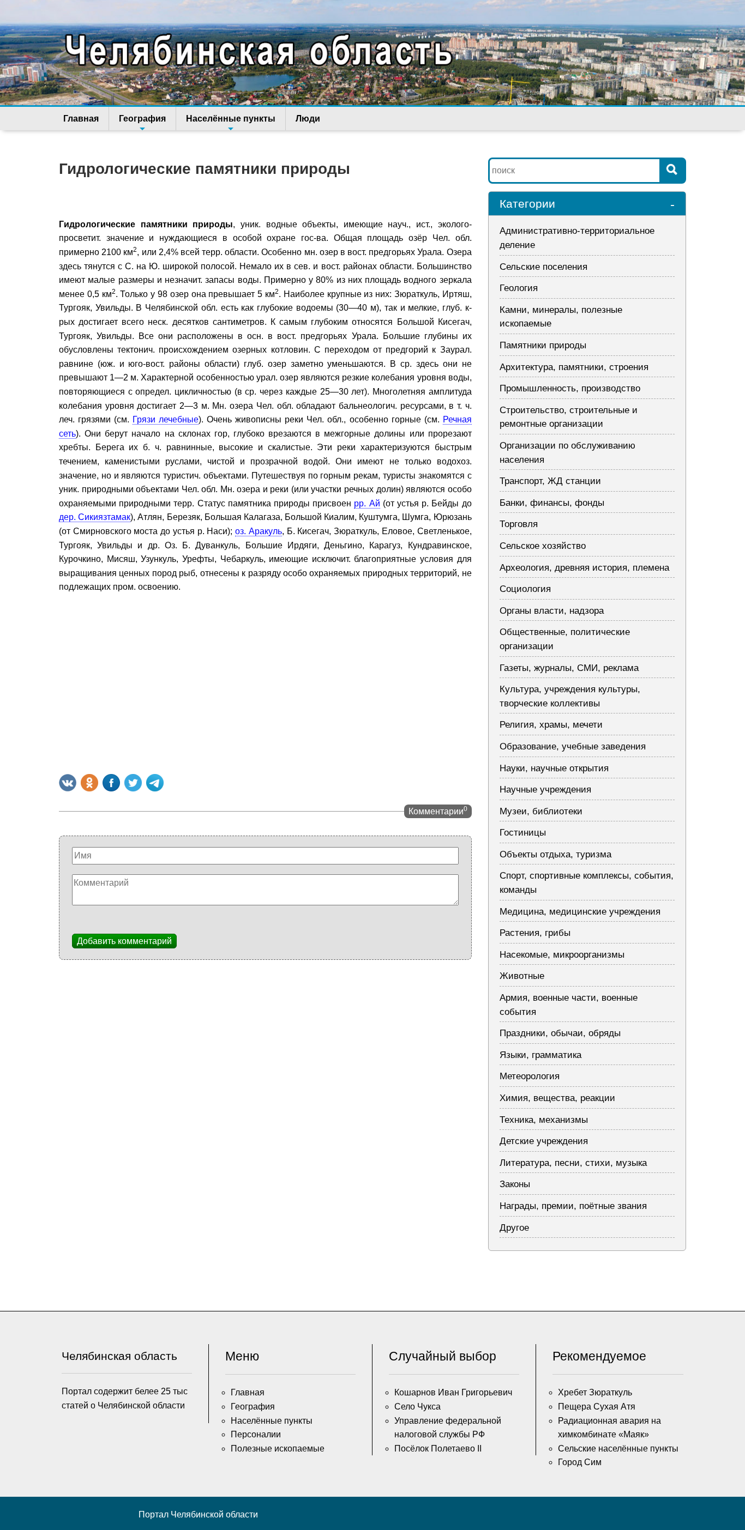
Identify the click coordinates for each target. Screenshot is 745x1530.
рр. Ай (367, 503)
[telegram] (155, 782)
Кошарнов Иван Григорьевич (453, 1392)
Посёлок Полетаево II (438, 1448)
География (142, 118)
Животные (522, 976)
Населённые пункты (230, 118)
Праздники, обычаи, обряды (560, 1033)
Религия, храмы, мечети (551, 724)
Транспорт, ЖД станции (550, 481)
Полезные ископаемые (278, 1448)
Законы (515, 1184)
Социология (525, 589)
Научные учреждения (545, 789)
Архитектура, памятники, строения (574, 367)
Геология (519, 288)
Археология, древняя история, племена (584, 568)
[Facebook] (111, 782)
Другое (514, 1228)
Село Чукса (417, 1406)
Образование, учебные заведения (573, 746)
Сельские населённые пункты (618, 1448)
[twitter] (133, 782)
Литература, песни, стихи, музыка (573, 1163)
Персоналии (256, 1434)
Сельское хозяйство (543, 546)
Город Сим (580, 1462)
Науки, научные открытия (554, 768)
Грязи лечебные (166, 419)
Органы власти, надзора (552, 611)
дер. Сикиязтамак (94, 517)
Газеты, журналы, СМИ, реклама (569, 668)
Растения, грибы (535, 933)
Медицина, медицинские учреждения (580, 911)
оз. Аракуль (258, 531)
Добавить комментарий (124, 941)
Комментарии (437, 810)
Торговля (519, 524)
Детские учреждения (544, 1141)
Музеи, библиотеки (541, 811)
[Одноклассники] (89, 782)
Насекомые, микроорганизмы (562, 955)
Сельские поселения (543, 267)
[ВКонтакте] (67, 782)
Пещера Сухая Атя (596, 1406)
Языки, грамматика (540, 1055)
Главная (81, 118)
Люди (308, 118)
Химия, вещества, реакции (557, 1098)
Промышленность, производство (570, 388)
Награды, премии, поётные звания (573, 1206)
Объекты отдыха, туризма (555, 854)
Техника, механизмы (544, 1120)
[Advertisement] (265, 681)
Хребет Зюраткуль (595, 1392)
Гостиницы (523, 832)
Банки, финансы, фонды (552, 503)
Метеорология (530, 1076)
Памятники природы (543, 345)
